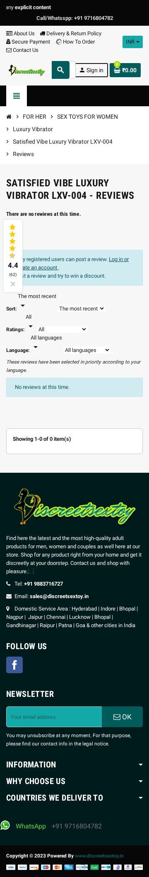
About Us (23, 33)
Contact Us (25, 50)
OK (126, 717)
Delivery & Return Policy (73, 33)
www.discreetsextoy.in (99, 856)
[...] (31, 571)
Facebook (14, 665)
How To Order (78, 42)
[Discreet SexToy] (26, 69)
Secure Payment (31, 42)
